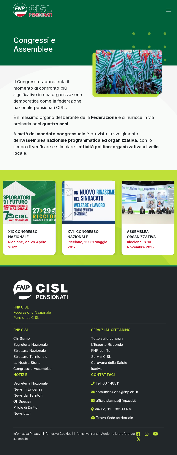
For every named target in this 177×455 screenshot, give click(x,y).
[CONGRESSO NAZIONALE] (29, 202)
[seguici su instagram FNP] (148, 433)
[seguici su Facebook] (140, 433)
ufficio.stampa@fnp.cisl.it (115, 400)
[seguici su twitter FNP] (138, 438)
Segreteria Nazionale (30, 344)
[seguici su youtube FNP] (157, 433)
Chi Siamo (21, 338)
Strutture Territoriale (30, 356)
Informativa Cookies (57, 433)
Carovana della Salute (109, 362)
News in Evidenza (27, 389)
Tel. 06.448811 (107, 383)
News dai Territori (28, 395)
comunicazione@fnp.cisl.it (116, 392)
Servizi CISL (101, 356)
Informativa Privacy (26, 433)
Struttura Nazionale (29, 350)
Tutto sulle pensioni (107, 338)
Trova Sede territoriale (114, 418)
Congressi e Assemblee (32, 368)
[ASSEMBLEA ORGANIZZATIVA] (148, 202)
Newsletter (22, 413)
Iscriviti (96, 368)
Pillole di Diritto (25, 407)
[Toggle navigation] (168, 10)
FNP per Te (100, 350)
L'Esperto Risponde (107, 344)
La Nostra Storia (26, 362)
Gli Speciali (22, 401)
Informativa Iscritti (86, 433)
